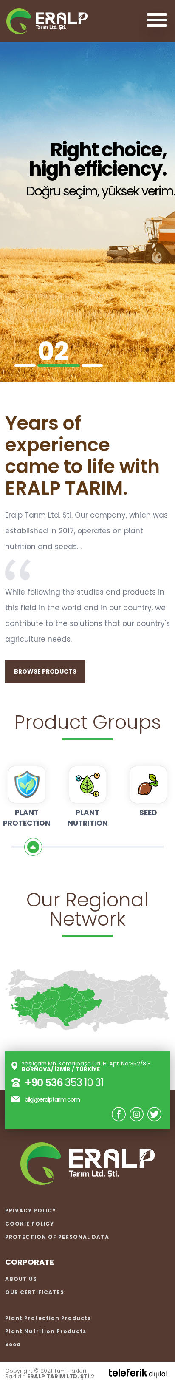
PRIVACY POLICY (30, 1210)
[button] (25, 365)
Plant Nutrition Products (45, 1331)
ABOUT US (21, 1279)
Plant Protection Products (48, 1318)
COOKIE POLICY (29, 1223)
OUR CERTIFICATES (34, 1292)
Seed (13, 1344)
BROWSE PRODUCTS (45, 671)
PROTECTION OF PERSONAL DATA (57, 1237)
